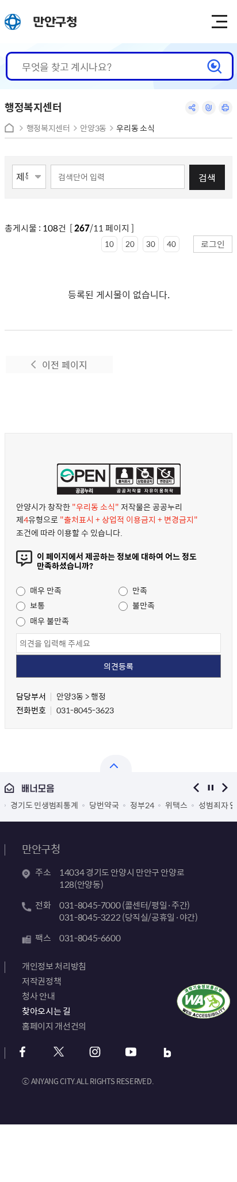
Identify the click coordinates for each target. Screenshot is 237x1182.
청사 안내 (38, 996)
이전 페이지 (64, 364)
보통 (36, 605)
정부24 (142, 805)
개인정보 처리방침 (54, 966)
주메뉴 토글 (219, 22)
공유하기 (192, 108)
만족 (139, 590)
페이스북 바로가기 (22, 1052)
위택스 (176, 805)
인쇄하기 (225, 108)
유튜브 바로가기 (131, 1052)
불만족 (143, 605)
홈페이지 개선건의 (54, 1026)
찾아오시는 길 (46, 1011)
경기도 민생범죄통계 (44, 805)
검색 (207, 177)
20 (130, 243)
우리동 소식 (135, 128)
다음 (225, 788)
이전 (196, 788)
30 (150, 243)
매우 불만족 (48, 620)
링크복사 (209, 108)
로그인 (213, 243)
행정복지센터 (48, 128)
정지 (211, 788)
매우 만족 (45, 590)
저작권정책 (41, 981)
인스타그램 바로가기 (95, 1052)
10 (109, 243)
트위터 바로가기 (58, 1052)
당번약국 (103, 805)
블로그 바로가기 (167, 1052)
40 (171, 243)
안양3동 (93, 128)
